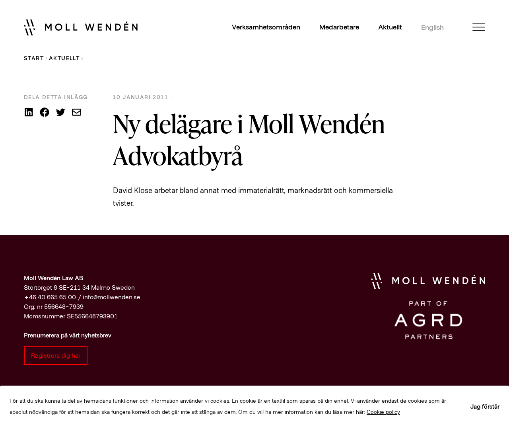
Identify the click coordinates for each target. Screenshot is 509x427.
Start (34, 58)
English (432, 27)
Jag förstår (484, 406)
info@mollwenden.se (111, 296)
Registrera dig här (55, 355)
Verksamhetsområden (266, 27)
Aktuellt (390, 27)
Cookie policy (383, 411)
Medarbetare (339, 27)
